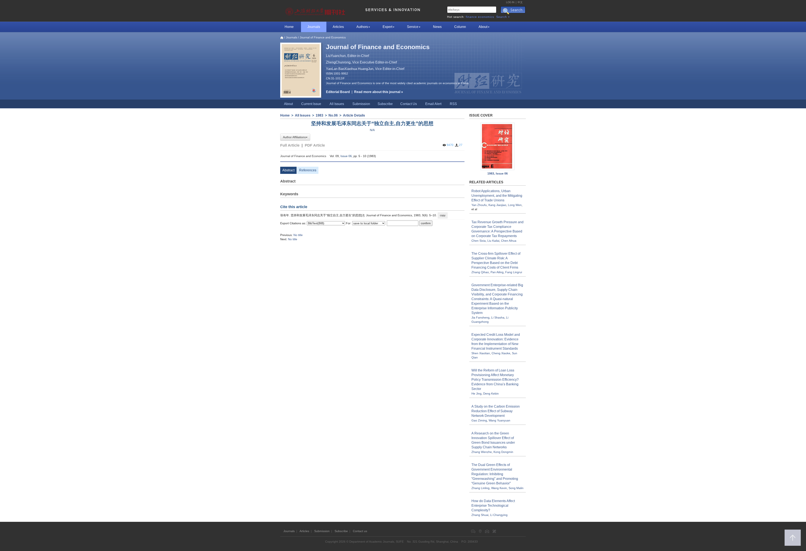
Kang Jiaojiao (497, 205)
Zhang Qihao (480, 272)
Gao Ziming (479, 420)
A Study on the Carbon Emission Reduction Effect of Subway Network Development (495, 411)
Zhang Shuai (479, 515)
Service (412, 27)
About (483, 27)
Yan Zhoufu (479, 205)
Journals (313, 27)
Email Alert (433, 104)
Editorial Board (338, 92)
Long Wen (515, 205)
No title (298, 235)
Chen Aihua (508, 240)
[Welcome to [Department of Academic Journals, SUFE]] (315, 10)
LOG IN (510, 2)
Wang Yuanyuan (499, 420)
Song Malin (516, 488)
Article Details (354, 115)
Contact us (360, 531)
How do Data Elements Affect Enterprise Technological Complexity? (493, 505)
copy (442, 215)
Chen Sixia (478, 240)
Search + (503, 16)
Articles (338, 27)
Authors (362, 27)
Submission (361, 104)
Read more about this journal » (378, 92)
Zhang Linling (480, 488)
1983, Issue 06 (497, 173)
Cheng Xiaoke (501, 353)
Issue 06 (346, 156)
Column (460, 27)
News (437, 27)
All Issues (337, 104)
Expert (387, 27)
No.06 (333, 115)
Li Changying (499, 515)
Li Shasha (497, 317)
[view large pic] (497, 146)
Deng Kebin (491, 393)
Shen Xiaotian (480, 353)
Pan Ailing (497, 272)
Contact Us (408, 104)
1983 (319, 115)
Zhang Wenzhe (481, 452)
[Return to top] (793, 538)
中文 (520, 2)
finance (471, 16)
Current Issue (311, 104)
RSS (453, 104)
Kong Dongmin (503, 452)
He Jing (476, 393)
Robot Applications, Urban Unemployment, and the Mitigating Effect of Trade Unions (496, 195)
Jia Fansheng (480, 317)
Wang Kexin (499, 488)
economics (486, 16)
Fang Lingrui (513, 272)
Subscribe (385, 104)
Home (289, 27)
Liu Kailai (493, 240)
